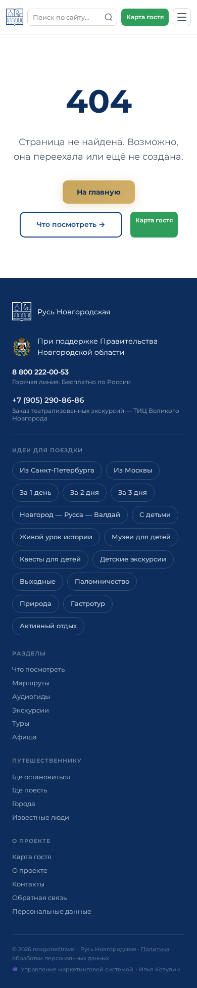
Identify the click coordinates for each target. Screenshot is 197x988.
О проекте (29, 870)
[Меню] (182, 17)
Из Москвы (133, 470)
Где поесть (29, 790)
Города (23, 803)
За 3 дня (132, 492)
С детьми (155, 515)
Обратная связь (39, 897)
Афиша (24, 737)
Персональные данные (51, 911)
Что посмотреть (38, 669)
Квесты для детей (50, 559)
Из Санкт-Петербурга (57, 470)
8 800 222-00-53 (40, 372)
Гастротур (88, 603)
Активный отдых (48, 626)
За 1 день (35, 492)
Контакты (28, 884)
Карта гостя (145, 17)
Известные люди (40, 817)
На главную (99, 192)
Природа (36, 603)
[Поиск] (108, 17)
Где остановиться (41, 777)
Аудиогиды (31, 696)
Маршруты (31, 683)
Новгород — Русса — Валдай (70, 515)
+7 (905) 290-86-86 (48, 400)
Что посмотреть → (71, 224)
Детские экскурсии (133, 559)
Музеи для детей (141, 537)
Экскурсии (30, 710)
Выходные (38, 581)
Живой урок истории (56, 537)
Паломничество (102, 581)
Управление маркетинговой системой (77, 969)
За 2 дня (84, 492)
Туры (20, 723)
